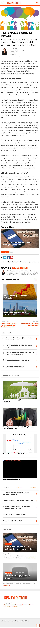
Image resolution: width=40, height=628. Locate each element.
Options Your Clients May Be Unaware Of (30, 324)
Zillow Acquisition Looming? (12, 479)
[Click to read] (20, 292)
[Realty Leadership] (13, 4)
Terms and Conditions (22, 621)
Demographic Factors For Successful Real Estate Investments (8, 325)
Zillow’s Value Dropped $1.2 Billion (14, 454)
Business (8, 543)
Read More (32, 558)
